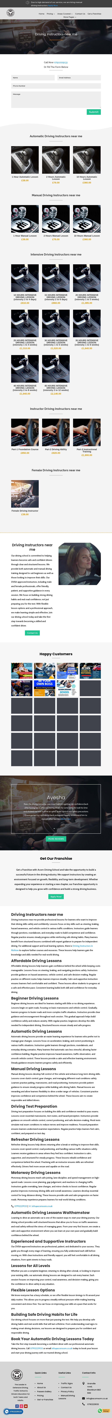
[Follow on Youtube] (26, 1406)
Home (41, 14)
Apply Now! (56, 896)
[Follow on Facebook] (17, 1406)
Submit (93, 112)
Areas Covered (64, 14)
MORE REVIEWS (56, 839)
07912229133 (93, 1404)
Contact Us (80, 14)
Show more (66, 819)
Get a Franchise (94, 14)
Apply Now (53, 5)
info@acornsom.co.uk (42, 1206)
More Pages (68, 17)
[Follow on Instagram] (21, 1406)
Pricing (50, 14)
